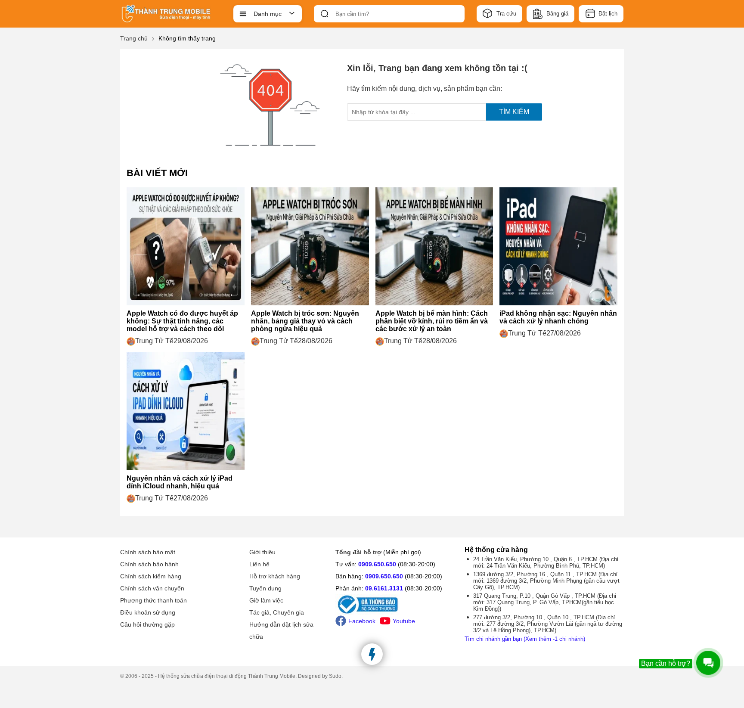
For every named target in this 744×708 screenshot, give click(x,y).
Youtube (404, 621)
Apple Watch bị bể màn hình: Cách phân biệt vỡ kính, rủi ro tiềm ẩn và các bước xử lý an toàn (431, 321)
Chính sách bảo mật (147, 552)
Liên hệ (259, 564)
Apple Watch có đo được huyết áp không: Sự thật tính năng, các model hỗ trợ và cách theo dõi (182, 321)
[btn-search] (324, 13)
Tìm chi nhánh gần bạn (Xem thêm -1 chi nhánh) (525, 639)
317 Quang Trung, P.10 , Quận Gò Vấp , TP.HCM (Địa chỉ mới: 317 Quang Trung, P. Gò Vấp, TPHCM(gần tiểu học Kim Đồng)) (544, 602)
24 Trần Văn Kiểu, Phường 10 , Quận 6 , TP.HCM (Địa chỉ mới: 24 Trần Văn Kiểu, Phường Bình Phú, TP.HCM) (545, 562)
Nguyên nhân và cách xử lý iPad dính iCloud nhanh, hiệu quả (179, 482)
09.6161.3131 (384, 588)
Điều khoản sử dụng (147, 612)
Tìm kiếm (514, 111)
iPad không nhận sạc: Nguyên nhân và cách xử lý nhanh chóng (558, 317)
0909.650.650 (377, 564)
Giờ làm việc (266, 600)
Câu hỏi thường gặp (147, 624)
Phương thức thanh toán (153, 600)
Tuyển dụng (265, 588)
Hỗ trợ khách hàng (274, 576)
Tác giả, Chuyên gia (276, 612)
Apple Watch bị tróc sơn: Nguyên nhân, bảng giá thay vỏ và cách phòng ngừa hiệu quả (305, 321)
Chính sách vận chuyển (152, 588)
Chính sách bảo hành (149, 564)
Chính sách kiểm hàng (150, 576)
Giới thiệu (262, 552)
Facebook (361, 621)
